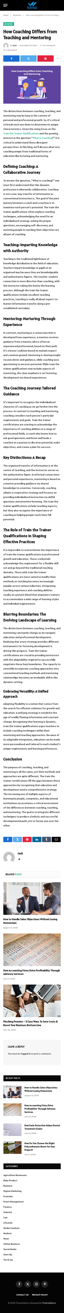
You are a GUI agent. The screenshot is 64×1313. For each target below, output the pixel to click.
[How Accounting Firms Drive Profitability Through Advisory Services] (32, 950)
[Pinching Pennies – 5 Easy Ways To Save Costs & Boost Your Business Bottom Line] (32, 1001)
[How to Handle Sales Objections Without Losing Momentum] (32, 898)
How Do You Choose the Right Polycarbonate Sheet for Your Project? (39, 1146)
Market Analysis (11, 1228)
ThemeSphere (49, 1303)
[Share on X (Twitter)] (28, 58)
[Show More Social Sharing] (57, 58)
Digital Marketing (12, 1191)
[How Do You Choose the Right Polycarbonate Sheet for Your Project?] (12, 1147)
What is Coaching (42, 137)
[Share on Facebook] (11, 58)
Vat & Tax (8, 1259)
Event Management (13, 1201)
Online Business (11, 1243)
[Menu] (5, 5)
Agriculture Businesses (15, 1175)
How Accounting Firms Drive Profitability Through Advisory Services (39, 1109)
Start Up (7, 1254)
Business (9, 24)
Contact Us (22, 1294)
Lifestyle (7, 1222)
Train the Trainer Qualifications (21, 133)
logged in (26, 1053)
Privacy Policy (40, 1294)
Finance (7, 1206)
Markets (7, 1233)
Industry (7, 1212)
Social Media (9, 1249)
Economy (8, 1196)
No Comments (49, 45)
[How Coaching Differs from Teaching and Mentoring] (32, 85)
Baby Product (10, 1180)
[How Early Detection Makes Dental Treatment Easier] (12, 1129)
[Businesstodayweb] (32, 5)
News (6, 1238)
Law (5, 1217)
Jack (15, 45)
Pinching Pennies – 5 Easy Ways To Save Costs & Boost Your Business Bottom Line (30, 1023)
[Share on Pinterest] (45, 58)
